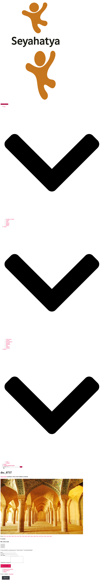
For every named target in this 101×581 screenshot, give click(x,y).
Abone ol (6, 577)
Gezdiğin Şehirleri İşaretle (9, 465)
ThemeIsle (11, 574)
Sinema (7, 222)
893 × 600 (11, 536)
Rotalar (4, 464)
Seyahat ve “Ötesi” (10, 219)
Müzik (7, 225)
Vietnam (8, 347)
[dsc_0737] (42, 533)
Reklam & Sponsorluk (8, 569)
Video (7, 461)
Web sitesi (3, 555)
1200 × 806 (27, 536)
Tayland (8, 340)
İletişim (4, 571)
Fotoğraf (8, 463)
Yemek (7, 220)
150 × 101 (6, 536)
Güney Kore (8, 339)
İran (7, 345)
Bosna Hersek (9, 341)
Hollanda (8, 344)
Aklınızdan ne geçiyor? (6, 562)
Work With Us (6, 570)
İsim (1, 552)
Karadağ (8, 343)
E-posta (2, 554)
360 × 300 (43, 536)
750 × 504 (16, 536)
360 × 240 (38, 536)
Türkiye (7, 346)
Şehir (7, 221)
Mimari (7, 224)
